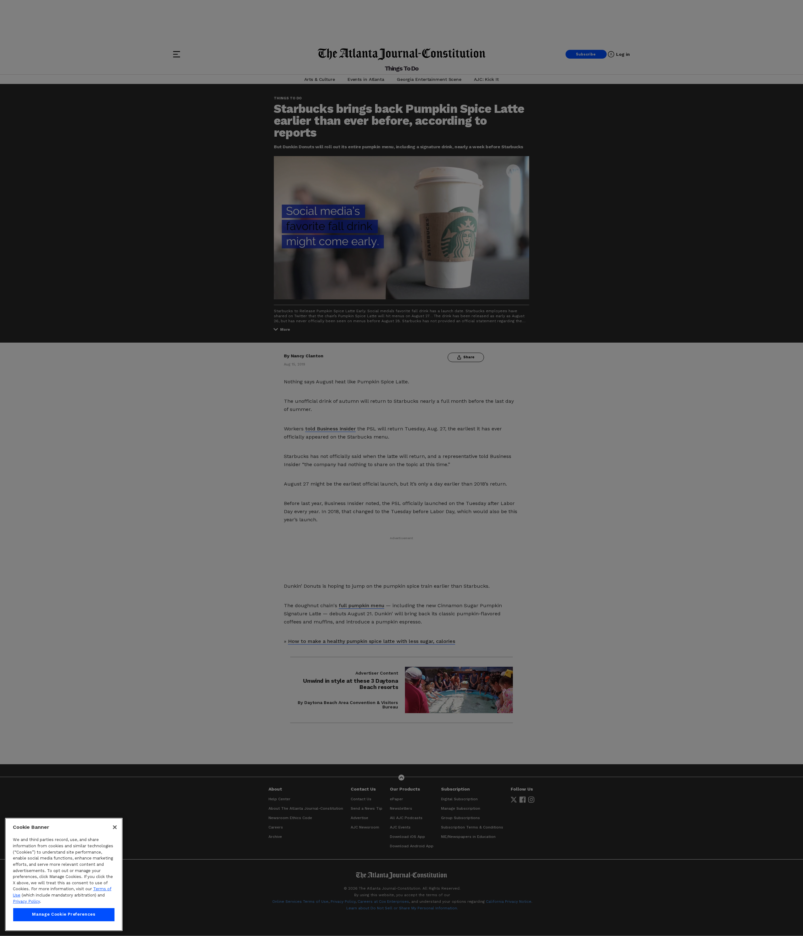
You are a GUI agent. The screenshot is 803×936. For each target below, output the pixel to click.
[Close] (115, 827)
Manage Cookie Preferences (63, 914)
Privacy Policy (26, 901)
